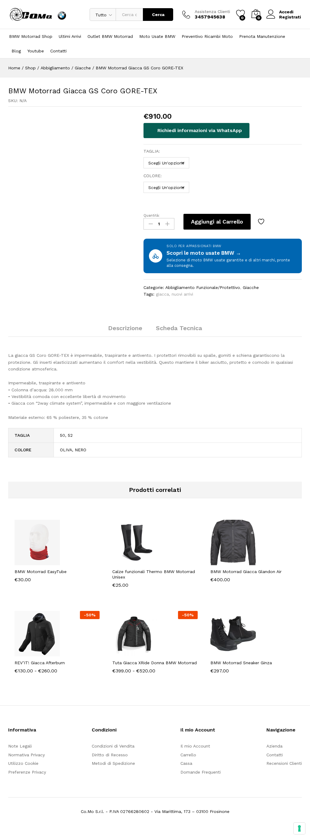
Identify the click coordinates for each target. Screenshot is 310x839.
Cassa (186, 763)
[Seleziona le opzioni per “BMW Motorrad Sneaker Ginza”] (238, 653)
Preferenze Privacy (27, 772)
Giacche (251, 287)
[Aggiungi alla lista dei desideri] (262, 222)
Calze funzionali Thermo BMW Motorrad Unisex (153, 574)
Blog (16, 51)
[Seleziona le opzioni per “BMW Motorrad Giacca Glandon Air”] (238, 561)
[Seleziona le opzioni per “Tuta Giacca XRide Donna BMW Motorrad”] (140, 653)
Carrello (188, 754)
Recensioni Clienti (284, 763)
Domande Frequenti (200, 772)
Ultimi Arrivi (70, 36)
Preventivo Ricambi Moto (207, 36)
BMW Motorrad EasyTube (41, 571)
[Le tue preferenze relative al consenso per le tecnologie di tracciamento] (299, 828)
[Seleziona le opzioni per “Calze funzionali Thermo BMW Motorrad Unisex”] (140, 561)
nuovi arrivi (182, 294)
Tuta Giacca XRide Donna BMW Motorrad (154, 662)
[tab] (125, 331)
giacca (162, 294)
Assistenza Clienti (212, 11)
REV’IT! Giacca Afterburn (40, 662)
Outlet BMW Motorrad (110, 36)
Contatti (58, 51)
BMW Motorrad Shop (30, 36)
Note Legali (20, 746)
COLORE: (152, 175)
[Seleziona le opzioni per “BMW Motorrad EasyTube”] (42, 561)
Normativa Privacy (26, 754)
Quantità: (151, 215)
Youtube (35, 51)
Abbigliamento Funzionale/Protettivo (202, 287)
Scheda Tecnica (179, 328)
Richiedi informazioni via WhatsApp (199, 130)
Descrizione (125, 328)
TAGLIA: (151, 151)
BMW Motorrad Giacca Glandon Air (246, 571)
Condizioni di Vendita (113, 746)
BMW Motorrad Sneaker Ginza (241, 662)
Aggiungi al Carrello (217, 221)
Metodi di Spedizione (113, 763)
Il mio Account (195, 746)
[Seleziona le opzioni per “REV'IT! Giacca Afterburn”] (42, 653)
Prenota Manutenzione (262, 36)
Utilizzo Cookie (23, 763)
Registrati (290, 17)
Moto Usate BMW (157, 36)
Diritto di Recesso (110, 754)
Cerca (158, 14)
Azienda (274, 746)
